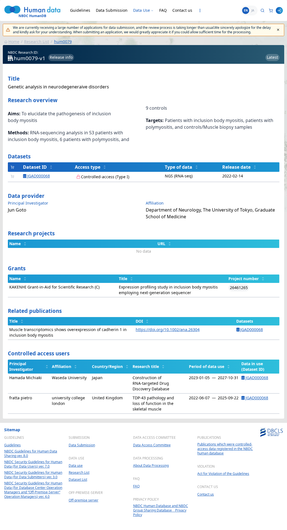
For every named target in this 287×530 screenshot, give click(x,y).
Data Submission (112, 10)
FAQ (163, 10)
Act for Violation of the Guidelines (223, 474)
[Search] (262, 10)
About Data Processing (151, 465)
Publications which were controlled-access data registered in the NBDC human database (225, 449)
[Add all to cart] (12, 167)
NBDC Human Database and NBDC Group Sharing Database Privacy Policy (160, 510)
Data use (76, 465)
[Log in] (279, 10)
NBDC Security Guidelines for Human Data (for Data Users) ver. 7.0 (33, 464)
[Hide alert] (278, 30)
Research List (36, 41)
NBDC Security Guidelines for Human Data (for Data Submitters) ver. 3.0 (33, 474)
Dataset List (78, 479)
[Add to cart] (12, 176)
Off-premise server (83, 500)
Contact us (182, 10)
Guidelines (80, 10)
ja (252, 10)
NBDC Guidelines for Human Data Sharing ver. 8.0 (30, 453)
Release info (61, 57)
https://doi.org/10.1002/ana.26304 (168, 329)
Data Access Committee (152, 445)
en (246, 10)
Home (13, 41)
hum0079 (63, 41)
